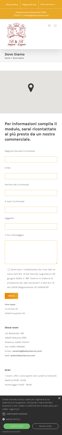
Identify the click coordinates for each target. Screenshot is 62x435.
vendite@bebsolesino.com (36, 15)
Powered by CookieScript (11, 432)
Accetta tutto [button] (16, 426)
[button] (31, 87)
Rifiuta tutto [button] (45, 426)
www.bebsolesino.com (23, 355)
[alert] (31, 415)
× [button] (59, 398)
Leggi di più (14, 409)
